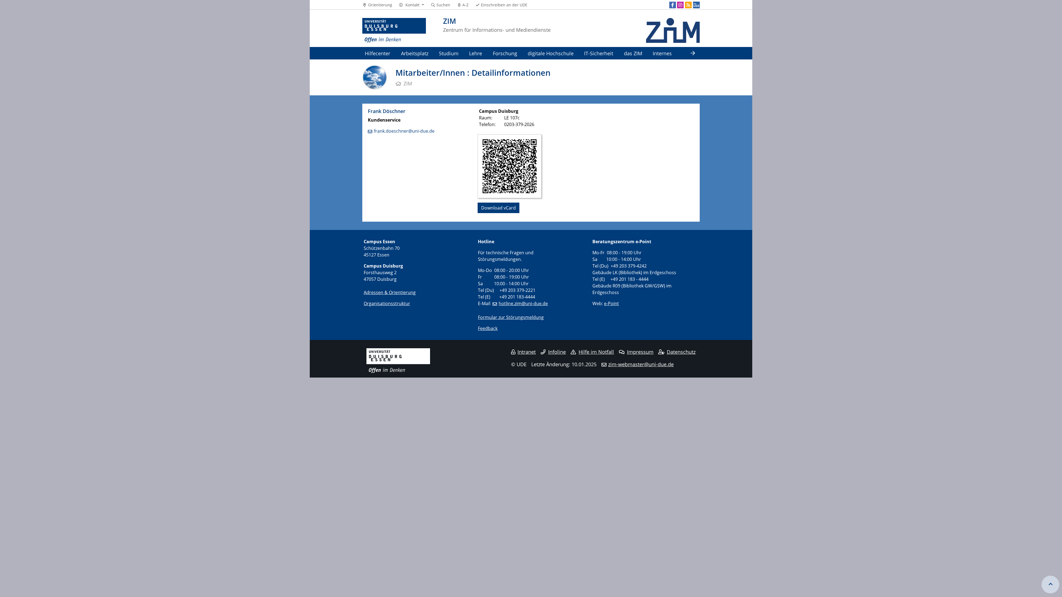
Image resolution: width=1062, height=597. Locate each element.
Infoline (557, 352)
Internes (662, 53)
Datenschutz (681, 352)
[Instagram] (680, 5)
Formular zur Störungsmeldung (511, 317)
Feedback (488, 328)
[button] (411, 5)
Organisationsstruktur (387, 303)
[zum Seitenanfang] (1050, 584)
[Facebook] (672, 5)
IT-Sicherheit (598, 53)
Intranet (526, 352)
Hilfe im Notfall (596, 352)
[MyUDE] (696, 5)
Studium (449, 53)
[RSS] (688, 5)
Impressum (640, 352)
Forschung (505, 53)
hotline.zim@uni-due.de (523, 303)
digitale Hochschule (551, 53)
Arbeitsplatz (414, 53)
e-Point (611, 303)
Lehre (475, 53)
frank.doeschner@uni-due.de (404, 131)
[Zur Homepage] (394, 30)
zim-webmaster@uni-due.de (641, 364)
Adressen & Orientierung (390, 292)
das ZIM (633, 53)
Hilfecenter (377, 53)
